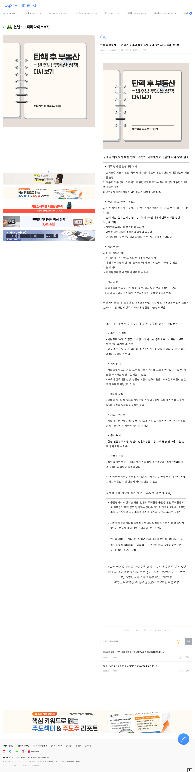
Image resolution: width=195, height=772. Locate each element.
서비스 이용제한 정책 (40, 746)
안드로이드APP (56, 746)
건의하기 (88, 746)
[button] (48, 172)
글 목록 (126, 630)
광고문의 (78, 746)
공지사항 (68, 746)
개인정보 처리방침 (23, 746)
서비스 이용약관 (8, 746)
